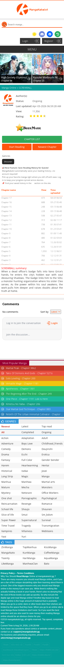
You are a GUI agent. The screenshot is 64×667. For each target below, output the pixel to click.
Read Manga (23, 576)
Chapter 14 (6, 211)
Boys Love (27, 443)
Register (48, 41)
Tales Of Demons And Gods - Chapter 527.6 (29, 373)
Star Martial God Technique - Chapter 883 (28, 409)
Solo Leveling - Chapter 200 (20, 378)
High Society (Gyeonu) (14, 77)
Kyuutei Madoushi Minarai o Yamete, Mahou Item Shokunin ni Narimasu (46, 77)
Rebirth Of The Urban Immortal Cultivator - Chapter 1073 (35, 414)
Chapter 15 (6, 206)
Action (5, 438)
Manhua (6, 481)
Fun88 (28, 645)
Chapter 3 (5, 260)
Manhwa (26, 481)
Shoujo (25, 509)
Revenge (26, 503)
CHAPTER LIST (32, 139)
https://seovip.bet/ (11, 660)
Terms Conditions (25, 573)
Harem (5, 465)
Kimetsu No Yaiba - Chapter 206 (23, 404)
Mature (5, 487)
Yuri (24, 536)
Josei (44, 470)
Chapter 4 (5, 255)
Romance (47, 503)
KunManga (29, 552)
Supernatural (29, 520)
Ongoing (46, 432)
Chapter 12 (6, 220)
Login (25, 41)
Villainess (27, 531)
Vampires (6, 531)
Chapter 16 (6, 202)
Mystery (5, 492)
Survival (46, 520)
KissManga (50, 547)
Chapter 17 (6, 197)
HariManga (29, 558)
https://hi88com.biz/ (49, 650)
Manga (45, 476)
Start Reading (17, 146)
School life (7, 509)
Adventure (7, 443)
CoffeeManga (51, 552)
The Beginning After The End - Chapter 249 (29, 393)
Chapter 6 (5, 246)
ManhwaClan (30, 563)
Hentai (45, 465)
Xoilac (18, 655)
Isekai (25, 470)
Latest (25, 426)
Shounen (8, 161)
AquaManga (51, 558)
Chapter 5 (5, 251)
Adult (45, 438)
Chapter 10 (6, 229)
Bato (46, 563)
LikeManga (7, 563)
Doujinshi (47, 449)
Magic (25, 476)
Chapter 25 (38, 80)
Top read (47, 426)
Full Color (27, 460)
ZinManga (7, 547)
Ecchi (24, 454)
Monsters (47, 487)
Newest (5, 426)
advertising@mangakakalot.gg (15, 638)
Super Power (8, 520)
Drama (5, 454)
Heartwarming (30, 465)
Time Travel (8, 525)
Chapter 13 (6, 215)
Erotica (45, 454)
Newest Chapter (47, 146)
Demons (26, 449)
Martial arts (48, 481)
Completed (28, 432)
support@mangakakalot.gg (26, 632)
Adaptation (28, 438)
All (2, 432)
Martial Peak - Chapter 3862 (21, 368)
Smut (24, 514)
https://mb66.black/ (41, 655)
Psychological (49, 498)
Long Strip (7, 476)
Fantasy (5, 460)
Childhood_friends (52, 443)
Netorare (27, 492)
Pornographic (29, 498)
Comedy (6, 449)
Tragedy (26, 525)
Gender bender (50, 460)
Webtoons (47, 531)
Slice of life (7, 514)
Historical (6, 470)
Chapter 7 (5, 242)
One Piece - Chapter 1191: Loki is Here (27, 398)
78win (6, 645)
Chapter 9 (5, 233)
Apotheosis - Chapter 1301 (20, 388)
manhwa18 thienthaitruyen (16, 650)
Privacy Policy (8, 573)
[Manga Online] (32, 9)
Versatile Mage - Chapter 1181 (22, 383)
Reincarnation (9, 503)
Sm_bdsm (47, 514)
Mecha (25, 487)
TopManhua (30, 547)
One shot (6, 498)
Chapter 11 (6, 224)
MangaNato (8, 552)
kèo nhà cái (16, 645)
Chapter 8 (5, 237)
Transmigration (50, 525)
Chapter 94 (6, 80)
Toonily (5, 558)
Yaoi (3, 536)
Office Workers (50, 492)
